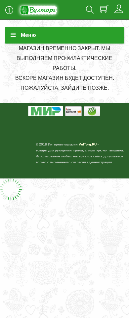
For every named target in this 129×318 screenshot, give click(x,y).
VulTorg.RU (88, 144)
